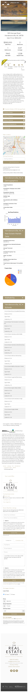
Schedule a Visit (19, 540)
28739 (14, 467)
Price (4, 598)
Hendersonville (8, 467)
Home (4, 466)
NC (13, 466)
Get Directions (14, 162)
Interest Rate (6, 608)
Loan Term (6, 590)
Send (14, 580)
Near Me (20, 22)
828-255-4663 (7, 496)
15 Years (13, 594)
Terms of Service (14, 584)
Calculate (14, 614)
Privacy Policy (18, 529)
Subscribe (14, 532)
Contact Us (6, 499)
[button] (26, 18)
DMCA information (14, 666)
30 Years (7, 594)
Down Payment (7, 603)
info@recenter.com (14, 661)
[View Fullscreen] (5, 143)
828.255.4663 (15, 2)
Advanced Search (8, 22)
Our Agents (6, 502)
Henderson (17, 466)
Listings (9, 466)
